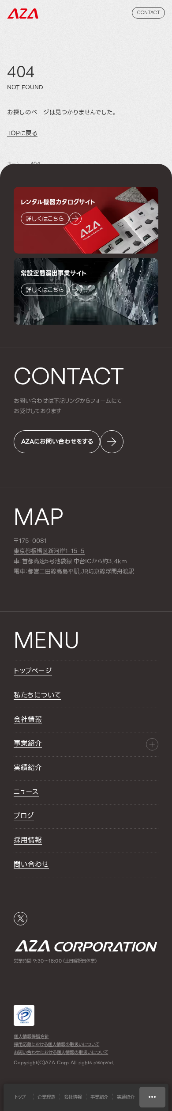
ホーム (13, 163)
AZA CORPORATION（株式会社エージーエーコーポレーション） (23, 13)
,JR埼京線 (80, 572)
